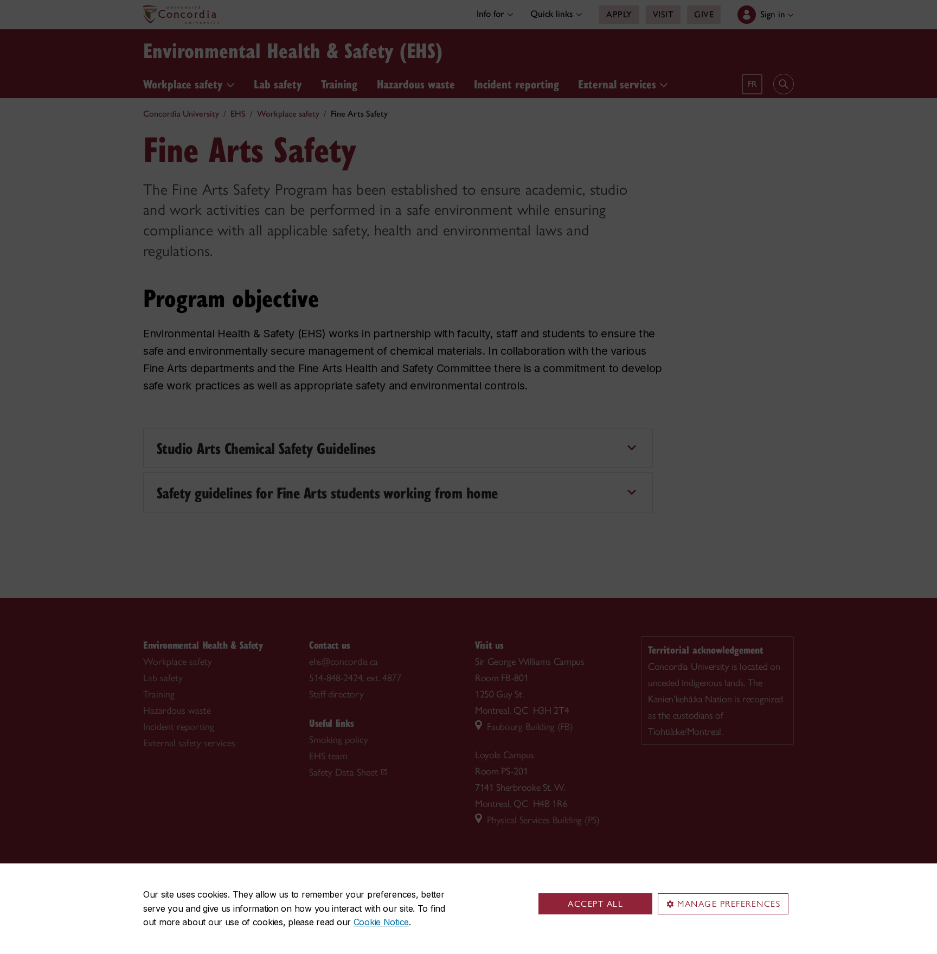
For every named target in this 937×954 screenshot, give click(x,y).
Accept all (595, 904)
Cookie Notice (381, 922)
